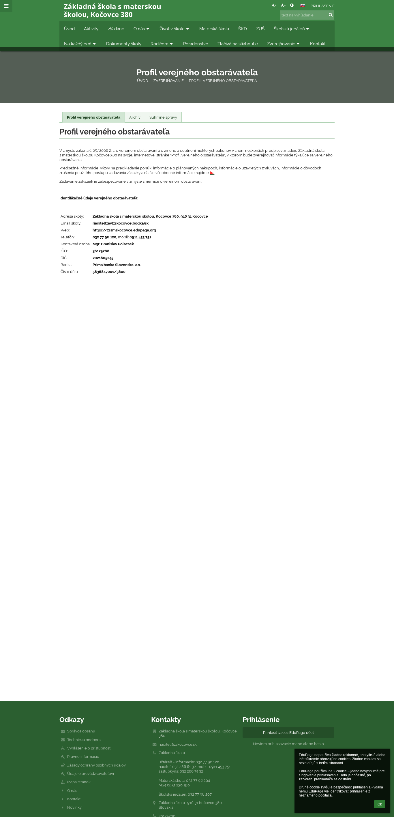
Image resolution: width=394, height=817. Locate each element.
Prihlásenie (323, 5)
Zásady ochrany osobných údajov (96, 765)
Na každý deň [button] (77, 43)
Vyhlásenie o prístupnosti (89, 748)
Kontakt (73, 799)
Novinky (74, 807)
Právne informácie (83, 756)
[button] (291, 5)
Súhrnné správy (163, 117)
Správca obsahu (81, 731)
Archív (134, 117)
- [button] (285, 5)
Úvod (142, 80)
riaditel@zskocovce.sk (178, 744)
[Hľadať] (330, 15)
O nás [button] (139, 28)
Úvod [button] (69, 28)
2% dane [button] (116, 28)
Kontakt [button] (318, 43)
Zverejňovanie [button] (281, 43)
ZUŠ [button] (260, 28)
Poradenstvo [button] (195, 43)
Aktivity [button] (91, 28)
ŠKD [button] (242, 28)
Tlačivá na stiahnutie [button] (237, 43)
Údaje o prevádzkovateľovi (90, 773)
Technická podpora (84, 739)
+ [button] (275, 5)
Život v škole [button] (172, 28)
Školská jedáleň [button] (289, 28)
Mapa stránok (79, 781)
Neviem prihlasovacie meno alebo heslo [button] (288, 743)
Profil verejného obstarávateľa (223, 80)
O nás (72, 790)
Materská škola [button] (214, 28)
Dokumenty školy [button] (123, 43)
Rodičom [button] (159, 43)
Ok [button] (380, 804)
